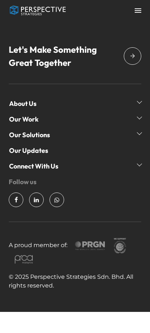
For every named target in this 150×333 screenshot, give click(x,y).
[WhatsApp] (57, 200)
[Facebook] (16, 200)
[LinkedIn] (36, 200)
